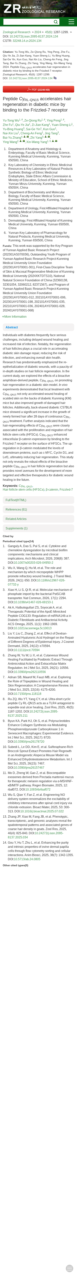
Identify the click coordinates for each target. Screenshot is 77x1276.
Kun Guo (49, 129)
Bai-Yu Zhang (12, 137)
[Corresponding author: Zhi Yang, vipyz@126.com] (46, 136)
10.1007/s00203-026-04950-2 (33, 562)
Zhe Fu (7, 124)
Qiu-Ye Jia (22, 124)
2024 (37, 32)
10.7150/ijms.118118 (27, 693)
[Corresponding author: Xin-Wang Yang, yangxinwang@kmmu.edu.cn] (53, 141)
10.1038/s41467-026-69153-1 (33, 602)
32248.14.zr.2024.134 (27, 40)
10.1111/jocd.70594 (27, 650)
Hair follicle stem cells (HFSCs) (23, 489)
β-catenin (52, 489)
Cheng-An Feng (31, 133)
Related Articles (16, 519)
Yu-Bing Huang (13, 129)
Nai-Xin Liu (10, 133)
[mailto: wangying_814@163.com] (24, 141)
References (16, 509)
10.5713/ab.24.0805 (27, 859)
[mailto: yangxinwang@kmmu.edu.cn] (56, 141)
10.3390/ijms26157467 (29, 767)
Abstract (12, 327)
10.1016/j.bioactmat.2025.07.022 (42, 811)
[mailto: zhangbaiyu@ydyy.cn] (28, 136)
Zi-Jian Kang (40, 124)
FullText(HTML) (16, 500)
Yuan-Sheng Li (61, 124)
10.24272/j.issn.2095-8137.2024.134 (34, 36)
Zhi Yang (36, 137)
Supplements (16, 528)
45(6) (48, 32)
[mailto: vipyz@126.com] (49, 136)
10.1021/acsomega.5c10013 (33, 628)
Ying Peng (54, 120)
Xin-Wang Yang (36, 142)
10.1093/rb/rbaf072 (37, 789)
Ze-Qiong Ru (32, 120)
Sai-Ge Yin (33, 129)
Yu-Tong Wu (11, 120)
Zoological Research (16, 32)
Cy (25, 485)
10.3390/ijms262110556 (30, 672)
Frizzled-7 (66, 489)
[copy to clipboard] (55, 77)
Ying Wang (10, 142)
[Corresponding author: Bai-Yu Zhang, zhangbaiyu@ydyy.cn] (25, 136)
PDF (40, 89)
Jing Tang (51, 133)
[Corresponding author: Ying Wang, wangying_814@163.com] (21, 141)
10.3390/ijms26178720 (29, 741)
